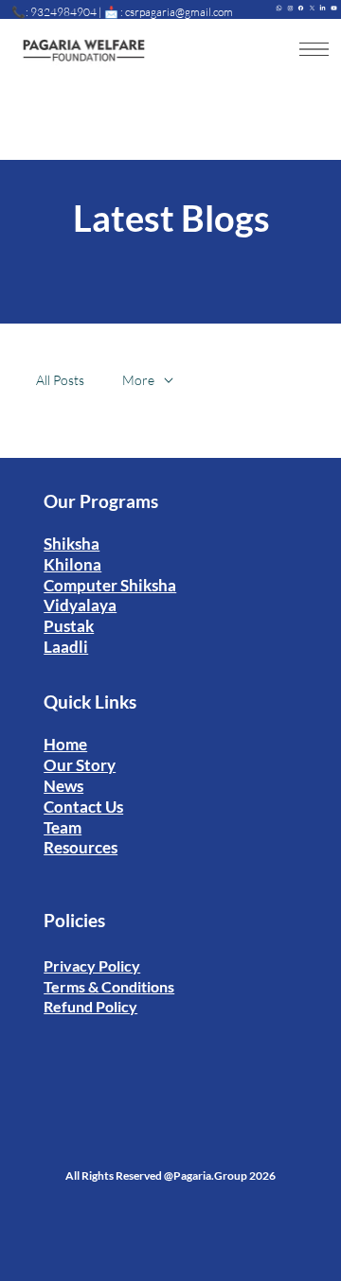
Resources (80, 847)
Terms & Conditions (109, 986)
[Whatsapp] (279, 6)
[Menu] (314, 49)
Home (65, 744)
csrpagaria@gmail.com (179, 12)
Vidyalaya (80, 605)
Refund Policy (90, 1006)
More (138, 380)
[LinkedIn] (322, 6)
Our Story (80, 765)
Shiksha (71, 543)
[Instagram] (290, 6)
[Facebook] (300, 6)
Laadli (66, 647)
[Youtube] (334, 6)
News (63, 786)
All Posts (60, 380)
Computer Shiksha (110, 585)
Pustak (69, 626)
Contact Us (83, 806)
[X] (312, 6)
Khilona (72, 564)
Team (62, 827)
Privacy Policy (92, 965)
